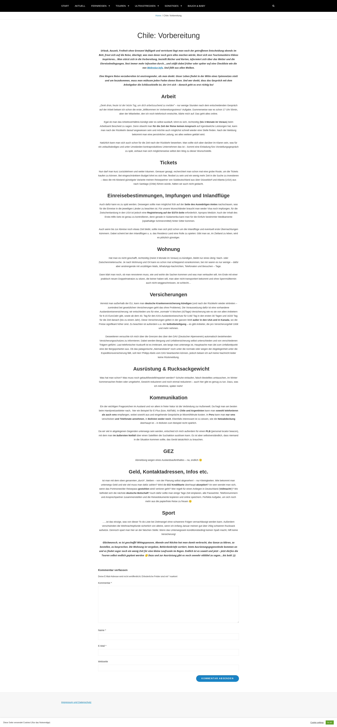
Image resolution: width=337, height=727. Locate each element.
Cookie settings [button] (317, 722)
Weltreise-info (155, 67)
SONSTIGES (172, 6)
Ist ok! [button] (329, 722)
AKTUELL (80, 6)
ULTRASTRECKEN (145, 6)
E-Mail (102, 646)
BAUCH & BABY (196, 6)
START (65, 6)
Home (158, 15)
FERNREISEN (98, 6)
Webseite (103, 661)
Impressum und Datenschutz (76, 702)
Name (102, 630)
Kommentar (105, 583)
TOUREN (121, 6)
